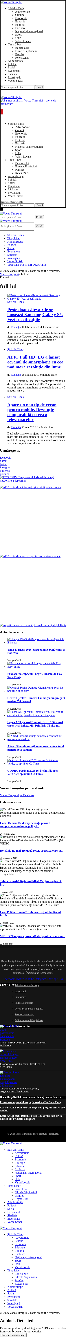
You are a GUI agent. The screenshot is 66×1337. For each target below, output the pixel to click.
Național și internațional (29, 31)
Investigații (14, 77)
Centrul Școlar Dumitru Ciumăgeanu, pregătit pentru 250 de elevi (19, 1090)
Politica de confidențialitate (29, 1020)
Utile (18, 37)
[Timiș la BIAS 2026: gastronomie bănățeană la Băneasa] (36, 642)
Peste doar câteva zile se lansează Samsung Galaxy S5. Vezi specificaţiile (35, 314)
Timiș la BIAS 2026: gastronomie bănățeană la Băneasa (30, 1097)
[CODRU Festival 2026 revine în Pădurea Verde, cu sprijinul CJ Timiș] (36, 763)
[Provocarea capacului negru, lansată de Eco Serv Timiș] (36, 666)
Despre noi (20, 991)
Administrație (15, 60)
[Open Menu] (2, 111)
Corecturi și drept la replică (29, 1008)
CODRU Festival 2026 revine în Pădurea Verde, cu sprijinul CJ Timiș (32, 772)
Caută (40, 87)
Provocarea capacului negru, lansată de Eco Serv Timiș (30, 1102)
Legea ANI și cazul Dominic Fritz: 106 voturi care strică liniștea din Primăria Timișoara (35, 724)
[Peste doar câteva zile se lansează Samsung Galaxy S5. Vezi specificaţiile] (36, 298)
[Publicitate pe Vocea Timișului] (33, 103)
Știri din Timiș (16, 8)
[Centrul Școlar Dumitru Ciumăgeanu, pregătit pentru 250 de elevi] (36, 690)
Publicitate (20, 997)
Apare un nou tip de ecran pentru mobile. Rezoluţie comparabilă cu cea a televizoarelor (31, 412)
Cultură (19, 14)
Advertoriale (22, 11)
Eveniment (14, 70)
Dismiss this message (13, 1335)
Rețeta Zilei (22, 57)
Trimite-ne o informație (27, 985)
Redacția (16, 327)
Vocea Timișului (9, 274)
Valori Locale (23, 41)
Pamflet (19, 54)
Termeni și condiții (24, 1014)
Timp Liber (14, 44)
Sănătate (13, 74)
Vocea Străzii (15, 80)
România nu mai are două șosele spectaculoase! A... (31, 850)
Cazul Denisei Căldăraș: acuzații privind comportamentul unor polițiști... (25, 824)
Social (11, 67)
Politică (12, 64)
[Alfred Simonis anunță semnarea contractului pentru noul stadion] (36, 739)
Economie (21, 18)
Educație (20, 21)
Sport (18, 34)
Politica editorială (24, 1002)
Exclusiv (20, 28)
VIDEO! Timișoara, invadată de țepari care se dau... (32, 936)
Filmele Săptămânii (26, 51)
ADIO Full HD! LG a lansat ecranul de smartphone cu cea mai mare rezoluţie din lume (35, 362)
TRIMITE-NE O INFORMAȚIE (26, 264)
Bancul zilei (22, 47)
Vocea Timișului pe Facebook (17, 795)
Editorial (20, 24)
